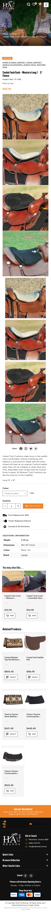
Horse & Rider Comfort (14, 62)
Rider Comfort (34, 62)
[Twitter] (31, 448)
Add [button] (12, 615)
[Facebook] (21, 448)
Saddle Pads (30, 65)
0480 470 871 (34, 843)
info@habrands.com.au (38, 847)
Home (5, 34)
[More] (36, 448)
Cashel (24, 555)
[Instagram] (26, 448)
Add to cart (35, 506)
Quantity (7, 501)
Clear (32, 493)
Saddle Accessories (13, 65)
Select (13, 677)
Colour (6, 488)
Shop (14, 34)
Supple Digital (33, 905)
